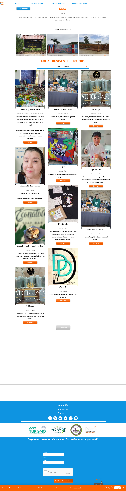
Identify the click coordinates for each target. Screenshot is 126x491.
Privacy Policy (78, 488)
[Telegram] (65, 418)
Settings (108, 488)
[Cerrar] (123, 487)
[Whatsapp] (60, 418)
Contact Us (63, 413)
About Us (63, 405)
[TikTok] (71, 418)
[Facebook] (50, 418)
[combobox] (63, 66)
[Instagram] (55, 418)
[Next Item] (106, 45)
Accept (117, 488)
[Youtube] (76, 418)
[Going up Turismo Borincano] (98, 483)
